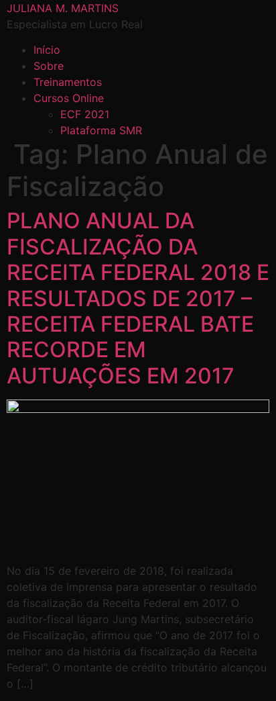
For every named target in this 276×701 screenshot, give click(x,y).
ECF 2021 (84, 114)
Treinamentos (67, 82)
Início (46, 49)
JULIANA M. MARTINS (63, 8)
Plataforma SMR (101, 130)
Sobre (48, 66)
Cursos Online (68, 98)
